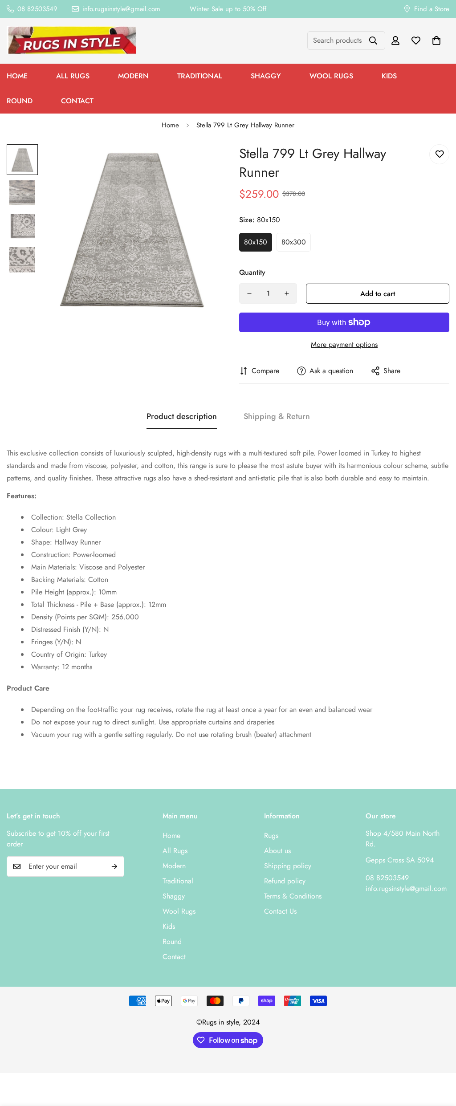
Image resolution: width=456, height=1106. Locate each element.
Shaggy (266, 76)
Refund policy (284, 881)
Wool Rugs (331, 76)
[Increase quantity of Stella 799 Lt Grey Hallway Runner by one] (287, 293)
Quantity (252, 272)
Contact (77, 101)
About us (277, 851)
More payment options (344, 344)
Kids (389, 76)
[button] (436, 40)
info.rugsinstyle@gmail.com (406, 888)
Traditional (199, 76)
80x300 (293, 242)
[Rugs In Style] (71, 40)
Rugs (271, 835)
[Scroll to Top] (438, 1057)
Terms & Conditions (293, 896)
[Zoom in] (198, 163)
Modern (133, 76)
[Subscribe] (114, 866)
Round (172, 941)
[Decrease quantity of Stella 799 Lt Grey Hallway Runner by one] (249, 293)
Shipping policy (287, 866)
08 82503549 (387, 878)
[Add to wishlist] (439, 154)
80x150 (255, 242)
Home (170, 125)
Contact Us (280, 911)
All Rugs (73, 76)
